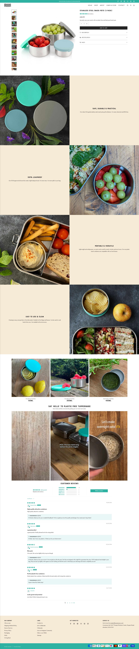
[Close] (87, 307)
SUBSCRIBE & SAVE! (69, 337)
